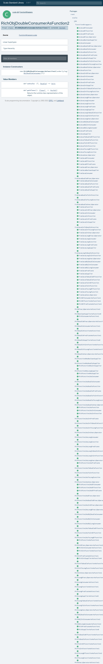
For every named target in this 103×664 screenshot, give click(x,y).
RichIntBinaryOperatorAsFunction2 (89, 545)
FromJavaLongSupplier (87, 248)
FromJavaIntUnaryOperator (89, 233)
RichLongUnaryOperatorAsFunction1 (89, 610)
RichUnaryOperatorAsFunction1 (87, 662)
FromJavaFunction (86, 207)
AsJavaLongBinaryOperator (89, 97)
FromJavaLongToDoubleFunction (87, 253)
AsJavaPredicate (85, 131)
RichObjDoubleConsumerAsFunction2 (89, 615)
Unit (53, 84)
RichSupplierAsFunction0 (89, 629)
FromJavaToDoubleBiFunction (90, 277)
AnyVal (62, 28)
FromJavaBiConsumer (87, 158)
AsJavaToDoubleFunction (88, 140)
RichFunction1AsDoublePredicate (88, 391)
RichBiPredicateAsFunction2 (90, 304)
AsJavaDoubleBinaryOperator (90, 46)
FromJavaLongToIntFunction (90, 255)
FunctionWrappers (26, 12)
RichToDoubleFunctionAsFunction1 (88, 639)
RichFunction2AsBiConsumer (90, 484)
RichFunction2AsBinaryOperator (87, 496)
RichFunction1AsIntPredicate (86, 419)
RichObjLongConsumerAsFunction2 (88, 624)
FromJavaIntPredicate (87, 219)
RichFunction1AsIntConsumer (90, 410)
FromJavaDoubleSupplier (88, 190)
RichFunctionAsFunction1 (89, 540)
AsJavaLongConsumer (87, 100)
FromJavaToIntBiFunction (89, 283)
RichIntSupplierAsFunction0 (90, 558)
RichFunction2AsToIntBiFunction (88, 533)
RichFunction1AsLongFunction (86, 442)
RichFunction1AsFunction (89, 407)
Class (41, 90)
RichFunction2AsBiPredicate (90, 490)
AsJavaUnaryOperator (87, 155)
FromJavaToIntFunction (88, 286)
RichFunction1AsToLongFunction (87, 477)
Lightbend (60, 101)
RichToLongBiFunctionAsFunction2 (88, 653)
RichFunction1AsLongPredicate (87, 446)
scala (14, 12)
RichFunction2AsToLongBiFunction (88, 537)
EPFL (51, 101)
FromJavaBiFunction (87, 161)
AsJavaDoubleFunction (87, 52)
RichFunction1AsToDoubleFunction (88, 468)
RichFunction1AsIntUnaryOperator (88, 432)
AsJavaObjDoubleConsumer (89, 122)
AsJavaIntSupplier (86, 85)
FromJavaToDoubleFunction (89, 280)
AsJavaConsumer (85, 43)
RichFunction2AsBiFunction (90, 487)
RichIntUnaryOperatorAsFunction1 (88, 573)
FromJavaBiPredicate (87, 164)
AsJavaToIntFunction (87, 146)
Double (43, 84)
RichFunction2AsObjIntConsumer (87, 519)
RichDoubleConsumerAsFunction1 (87, 326)
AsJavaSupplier (85, 134)
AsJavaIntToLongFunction (89, 91)
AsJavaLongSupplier (87, 110)
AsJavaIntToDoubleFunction (90, 88)
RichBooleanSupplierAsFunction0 (88, 314)
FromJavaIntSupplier (87, 222)
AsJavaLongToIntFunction (89, 116)
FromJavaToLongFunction (88, 292)
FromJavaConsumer (86, 173)
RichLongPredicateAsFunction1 (87, 591)
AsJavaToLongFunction (87, 152)
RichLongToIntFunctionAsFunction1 (89, 605)
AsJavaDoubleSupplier (87, 58)
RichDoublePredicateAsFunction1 (88, 335)
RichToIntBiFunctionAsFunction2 (88, 644)
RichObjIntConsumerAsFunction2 (87, 619)
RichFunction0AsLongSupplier (86, 371)
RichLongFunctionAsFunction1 (86, 587)
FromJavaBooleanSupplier (89, 170)
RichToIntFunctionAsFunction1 (87, 648)
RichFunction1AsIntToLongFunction (89, 428)
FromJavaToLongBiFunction (89, 289)
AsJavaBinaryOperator (87, 37)
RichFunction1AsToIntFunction (87, 473)
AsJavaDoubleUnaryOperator (90, 67)
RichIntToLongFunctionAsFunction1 (89, 568)
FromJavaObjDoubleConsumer (90, 262)
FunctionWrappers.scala (28, 35)
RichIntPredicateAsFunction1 (86, 556)
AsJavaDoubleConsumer (87, 49)
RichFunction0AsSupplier (89, 373)
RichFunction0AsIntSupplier (90, 366)
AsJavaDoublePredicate (88, 55)
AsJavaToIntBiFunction (88, 143)
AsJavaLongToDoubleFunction (90, 113)
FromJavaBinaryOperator (88, 167)
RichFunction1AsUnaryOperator (87, 482)
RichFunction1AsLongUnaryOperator (89, 460)
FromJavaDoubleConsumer (88, 181)
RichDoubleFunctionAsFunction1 (87, 331)
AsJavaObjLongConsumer (88, 128)
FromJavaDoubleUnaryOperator (86, 204)
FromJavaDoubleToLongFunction (87, 200)
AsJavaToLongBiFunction (88, 149)
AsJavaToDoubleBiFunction (89, 137)
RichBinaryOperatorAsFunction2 (87, 309)
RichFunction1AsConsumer (89, 376)
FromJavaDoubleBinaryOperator (87, 178)
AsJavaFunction (85, 70)
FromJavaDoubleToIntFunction (86, 195)
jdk (18, 12)
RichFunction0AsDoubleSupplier (87, 363)
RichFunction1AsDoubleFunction (87, 386)
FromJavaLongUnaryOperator (90, 258)
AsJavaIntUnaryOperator (88, 94)
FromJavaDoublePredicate (89, 187)
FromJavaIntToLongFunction (90, 230)
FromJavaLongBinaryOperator (90, 236)
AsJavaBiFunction (86, 31)
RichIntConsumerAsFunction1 (90, 548)
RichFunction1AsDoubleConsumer (87, 382)
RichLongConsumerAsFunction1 (86, 582)
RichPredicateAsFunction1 (89, 626)
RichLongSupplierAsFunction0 (86, 596)
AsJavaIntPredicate (87, 82)
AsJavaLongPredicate (87, 107)
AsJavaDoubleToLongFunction (90, 64)
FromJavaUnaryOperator (88, 295)
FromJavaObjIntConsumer (88, 265)
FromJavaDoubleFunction (88, 184)
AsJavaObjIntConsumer (87, 125)
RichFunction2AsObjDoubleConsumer (89, 514)
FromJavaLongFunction (87, 242)
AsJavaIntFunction (86, 79)
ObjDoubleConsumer (32, 73)
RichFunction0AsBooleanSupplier (88, 359)
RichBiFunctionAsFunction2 (90, 301)
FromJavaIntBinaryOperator (90, 210)
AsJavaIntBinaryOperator (89, 73)
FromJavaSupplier (86, 274)
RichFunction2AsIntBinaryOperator (89, 505)
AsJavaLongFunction (87, 104)
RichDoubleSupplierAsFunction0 (87, 340)
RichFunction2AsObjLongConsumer (88, 524)
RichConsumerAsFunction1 (89, 316)
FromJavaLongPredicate (88, 245)
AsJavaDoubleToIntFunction (90, 61)
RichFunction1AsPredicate (89, 463)
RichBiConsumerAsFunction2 (90, 298)
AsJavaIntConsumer (86, 76)
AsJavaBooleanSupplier (88, 40)
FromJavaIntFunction (87, 216)
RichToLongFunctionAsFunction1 (87, 658)
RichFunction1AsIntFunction (90, 413)
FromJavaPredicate (86, 271)
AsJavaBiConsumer (86, 28)
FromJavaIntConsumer (87, 213)
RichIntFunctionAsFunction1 (90, 551)
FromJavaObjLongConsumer (89, 268)
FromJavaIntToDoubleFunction (86, 227)
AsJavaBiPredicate (86, 34)
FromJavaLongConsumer (87, 239)
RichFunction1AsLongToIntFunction (89, 456)
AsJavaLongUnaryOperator (89, 119)
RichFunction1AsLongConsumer (86, 437)
